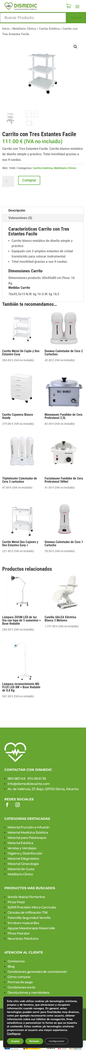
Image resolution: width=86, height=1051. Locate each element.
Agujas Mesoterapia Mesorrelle (31, 928)
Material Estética (20, 843)
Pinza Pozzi (16, 902)
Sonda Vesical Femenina (26, 897)
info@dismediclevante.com (29, 784)
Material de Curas (21, 869)
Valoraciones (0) (20, 218)
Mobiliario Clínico (24, 28)
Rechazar (34, 1041)
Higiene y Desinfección (25, 853)
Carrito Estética (49, 28)
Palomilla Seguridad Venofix (29, 918)
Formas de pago (20, 982)
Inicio (6, 28)
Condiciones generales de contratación (37, 972)
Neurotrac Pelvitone (23, 939)
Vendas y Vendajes (22, 848)
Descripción (16, 210)
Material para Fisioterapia (27, 838)
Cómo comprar (19, 977)
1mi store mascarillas (23, 923)
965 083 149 (16, 778)
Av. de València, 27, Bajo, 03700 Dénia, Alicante (43, 789)
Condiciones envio (21, 987)
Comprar (29, 180)
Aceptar (15, 1041)
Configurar (14, 1034)
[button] (75, 46)
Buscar (76, 17)
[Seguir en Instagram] (17, 804)
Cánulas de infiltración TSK (28, 912)
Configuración (56, 1041)
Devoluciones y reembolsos (28, 992)
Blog (11, 966)
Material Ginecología (23, 864)
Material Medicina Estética (28, 832)
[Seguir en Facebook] (7, 804)
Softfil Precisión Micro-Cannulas (32, 907)
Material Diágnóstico (23, 858)
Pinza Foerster (19, 933)
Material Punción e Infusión (29, 827)
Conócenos (16, 961)
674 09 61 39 (36, 778)
